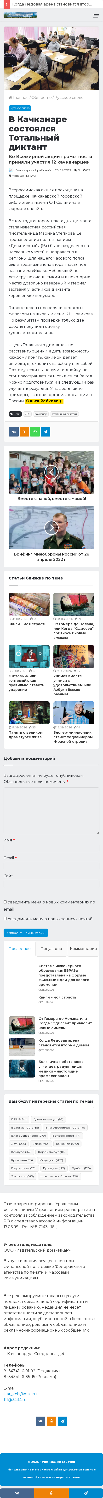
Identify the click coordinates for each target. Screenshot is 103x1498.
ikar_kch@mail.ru (20, 1394)
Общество (41, 97)
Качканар (40, 414)
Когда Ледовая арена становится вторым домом (64, 1042)
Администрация (48, 1119)
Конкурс (21, 1152)
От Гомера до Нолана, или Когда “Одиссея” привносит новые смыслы (73, 631)
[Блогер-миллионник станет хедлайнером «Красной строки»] (73, 712)
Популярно (51, 948)
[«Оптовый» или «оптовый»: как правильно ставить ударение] (29, 656)
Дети (18, 1144)
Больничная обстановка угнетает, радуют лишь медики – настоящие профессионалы (61, 1069)
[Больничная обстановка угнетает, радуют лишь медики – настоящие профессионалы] (22, 1069)
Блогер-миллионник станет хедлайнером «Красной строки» (73, 737)
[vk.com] (40, 1421)
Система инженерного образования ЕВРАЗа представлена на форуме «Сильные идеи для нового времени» (64, 975)
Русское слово (69, 97)
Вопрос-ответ (66, 1135)
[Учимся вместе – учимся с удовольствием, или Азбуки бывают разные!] (73, 656)
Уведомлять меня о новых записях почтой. (50, 919)
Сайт (8, 876)
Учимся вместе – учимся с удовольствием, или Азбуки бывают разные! (72, 685)
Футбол (81, 1168)
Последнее (20, 948)
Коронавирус (51, 1152)
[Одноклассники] (24, 432)
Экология (22, 1176)
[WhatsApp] (35, 432)
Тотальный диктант (64, 414)
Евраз (41, 1144)
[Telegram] (45, 432)
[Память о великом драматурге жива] (29, 712)
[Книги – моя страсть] (29, 604)
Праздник (54, 1168)
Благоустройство (28, 1135)
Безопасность (25, 1127)
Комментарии (83, 948)
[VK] (14, 432)
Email (10, 858)
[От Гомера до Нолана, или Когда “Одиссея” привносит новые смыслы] (73, 604)
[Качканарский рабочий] (20, 15)
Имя (9, 840)
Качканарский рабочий (33, 170)
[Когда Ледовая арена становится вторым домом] (22, 1047)
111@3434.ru (15, 1399)
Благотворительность (65, 1127)
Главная (20, 97)
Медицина (51, 1160)
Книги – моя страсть (27, 624)
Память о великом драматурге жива (26, 734)
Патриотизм (23, 1168)
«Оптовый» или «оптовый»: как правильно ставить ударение (26, 683)
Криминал (22, 1160)
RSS (27, 414)
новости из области (59, 1176)
